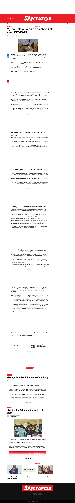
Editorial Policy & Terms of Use (56, 23)
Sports (28, 23)
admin (12, 36)
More (41, 23)
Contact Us (46, 23)
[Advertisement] (37, 7)
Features (33, 23)
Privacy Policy (37, 26)
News (17, 23)
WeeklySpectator (14, 416)
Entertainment (22, 23)
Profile (37, 23)
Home (13, 23)
